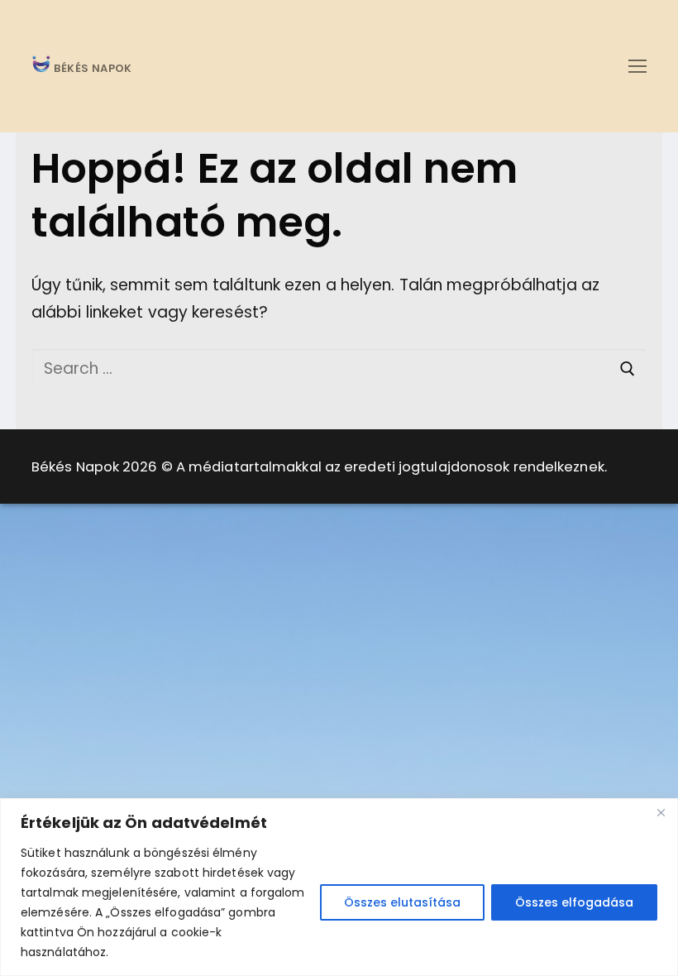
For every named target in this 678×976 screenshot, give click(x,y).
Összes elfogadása (574, 902)
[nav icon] (637, 65)
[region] (339, 887)
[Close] (661, 812)
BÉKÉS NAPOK (91, 69)
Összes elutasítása (402, 902)
